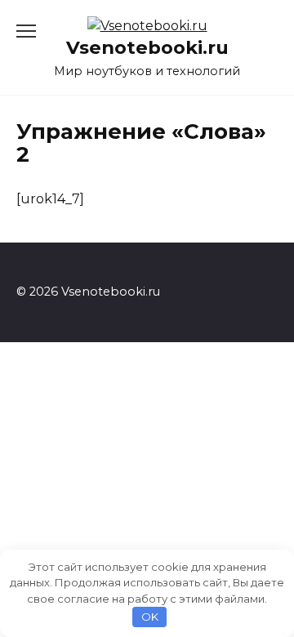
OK (149, 616)
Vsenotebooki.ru (147, 47)
